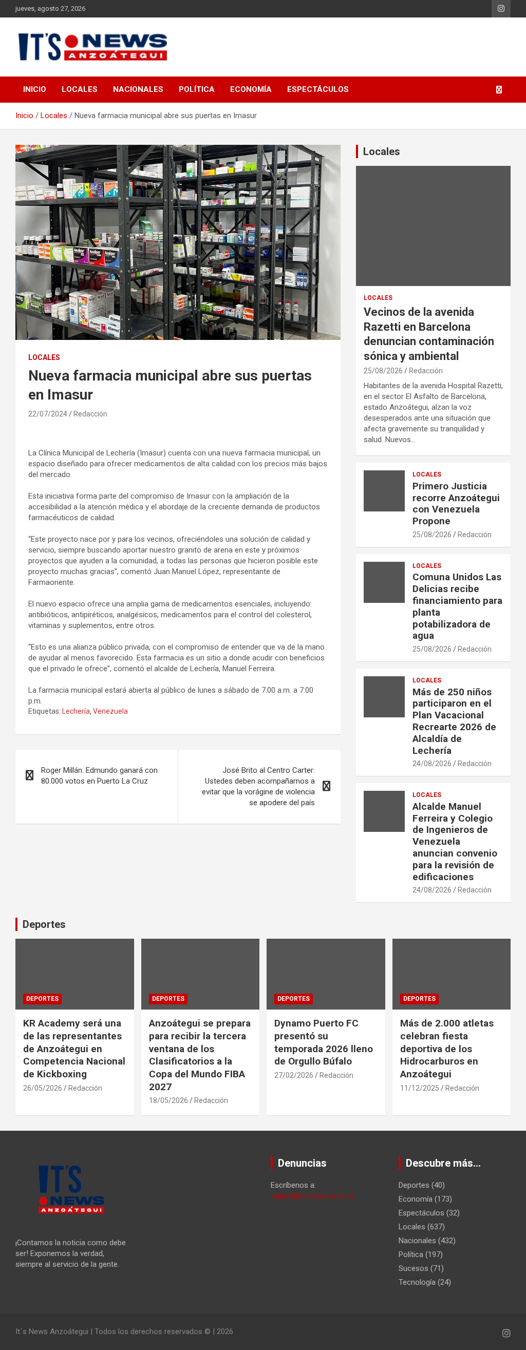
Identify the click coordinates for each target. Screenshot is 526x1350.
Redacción (90, 414)
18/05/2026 (168, 1100)
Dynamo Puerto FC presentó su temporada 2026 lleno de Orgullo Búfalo (323, 1042)
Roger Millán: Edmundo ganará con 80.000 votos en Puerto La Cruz (99, 776)
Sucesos (413, 1268)
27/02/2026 (293, 1075)
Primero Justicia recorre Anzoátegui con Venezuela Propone (456, 503)
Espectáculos (318, 89)
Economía (251, 89)
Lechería (76, 711)
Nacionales (138, 89)
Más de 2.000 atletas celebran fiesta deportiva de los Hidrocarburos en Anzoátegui (447, 1048)
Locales (80, 89)
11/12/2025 (419, 1088)
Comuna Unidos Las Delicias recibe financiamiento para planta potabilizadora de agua (457, 606)
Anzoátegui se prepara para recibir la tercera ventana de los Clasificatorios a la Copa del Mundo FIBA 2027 (200, 1054)
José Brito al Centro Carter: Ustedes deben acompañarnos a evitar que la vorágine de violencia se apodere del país (258, 786)
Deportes (44, 924)
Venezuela (110, 711)
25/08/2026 (383, 371)
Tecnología (417, 1282)
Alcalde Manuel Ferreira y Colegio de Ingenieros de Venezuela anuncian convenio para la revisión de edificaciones (454, 842)
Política (197, 89)
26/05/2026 (42, 1088)
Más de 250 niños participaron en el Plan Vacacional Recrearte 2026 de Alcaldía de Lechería (454, 721)
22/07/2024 (47, 414)
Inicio (34, 89)
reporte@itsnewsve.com (312, 1196)
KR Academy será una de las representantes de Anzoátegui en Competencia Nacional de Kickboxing (74, 1048)
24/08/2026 (432, 763)
